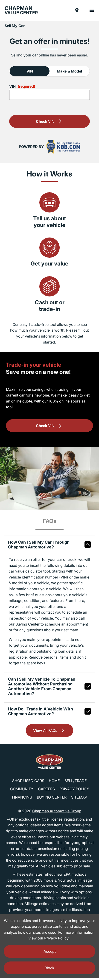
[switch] (91, 10)
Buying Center (52, 797)
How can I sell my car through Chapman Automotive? (39, 544)
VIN (29, 71)
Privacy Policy (74, 789)
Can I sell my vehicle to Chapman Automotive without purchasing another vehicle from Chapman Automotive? (41, 686)
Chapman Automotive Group (56, 811)
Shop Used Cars (28, 780)
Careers (46, 789)
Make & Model (69, 71)
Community (21, 789)
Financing (22, 797)
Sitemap (79, 797)
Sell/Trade (75, 780)
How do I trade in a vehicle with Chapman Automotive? (40, 711)
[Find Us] (77, 10)
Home (54, 780)
